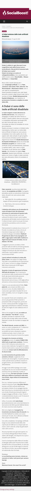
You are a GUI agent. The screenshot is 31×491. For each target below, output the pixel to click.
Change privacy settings (7, 489)
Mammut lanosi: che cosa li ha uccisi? (14, 464)
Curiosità (4, 31)
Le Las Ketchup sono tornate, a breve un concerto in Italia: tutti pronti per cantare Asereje (15, 457)
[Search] (27, 21)
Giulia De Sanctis (7, 39)
